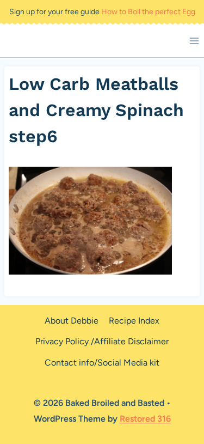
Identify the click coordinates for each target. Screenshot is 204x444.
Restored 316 (145, 418)
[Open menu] (194, 40)
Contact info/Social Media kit (102, 362)
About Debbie (71, 320)
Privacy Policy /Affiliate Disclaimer (102, 341)
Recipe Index (134, 320)
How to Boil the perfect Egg (148, 11)
